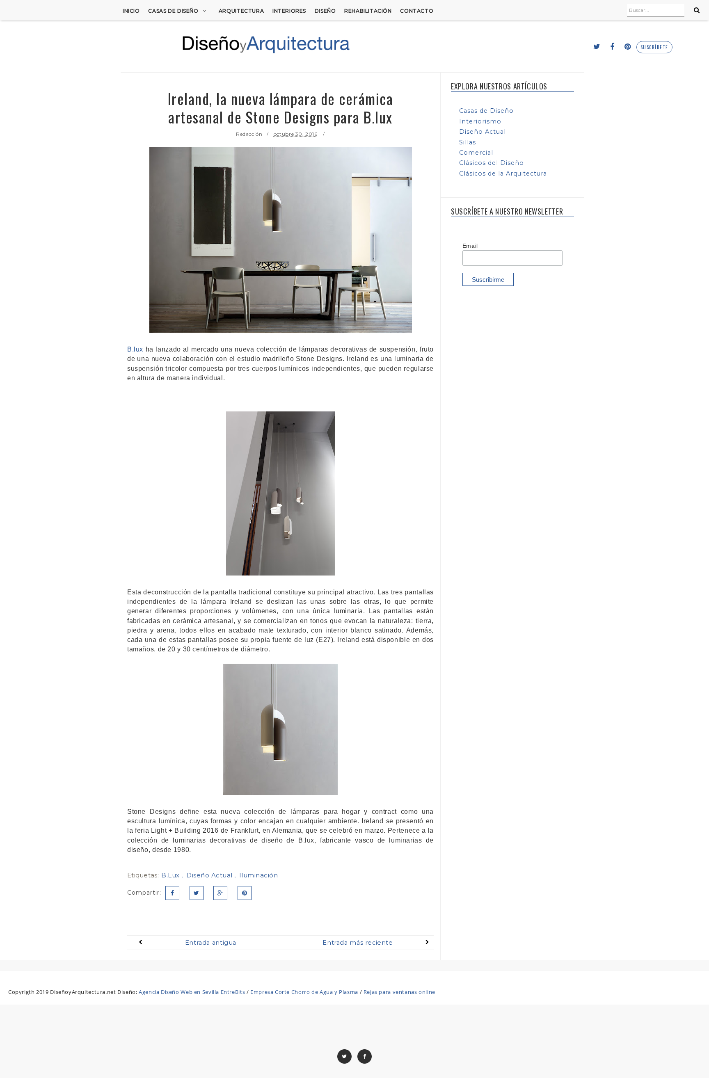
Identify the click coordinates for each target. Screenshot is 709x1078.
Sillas (467, 142)
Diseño (325, 11)
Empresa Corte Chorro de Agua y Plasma (304, 992)
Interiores (289, 11)
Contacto (416, 11)
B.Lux (171, 875)
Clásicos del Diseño (491, 163)
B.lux (135, 349)
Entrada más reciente (357, 942)
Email (470, 245)
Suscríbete (654, 47)
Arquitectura (241, 11)
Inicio (131, 11)
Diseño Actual (210, 875)
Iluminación (258, 875)
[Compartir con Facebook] (172, 893)
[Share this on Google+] (220, 893)
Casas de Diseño (173, 11)
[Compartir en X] (197, 893)
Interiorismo (480, 121)
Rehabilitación (368, 11)
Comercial (476, 152)
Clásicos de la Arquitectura (503, 173)
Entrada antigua (210, 942)
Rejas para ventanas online (399, 992)
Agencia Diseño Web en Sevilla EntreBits (192, 992)
